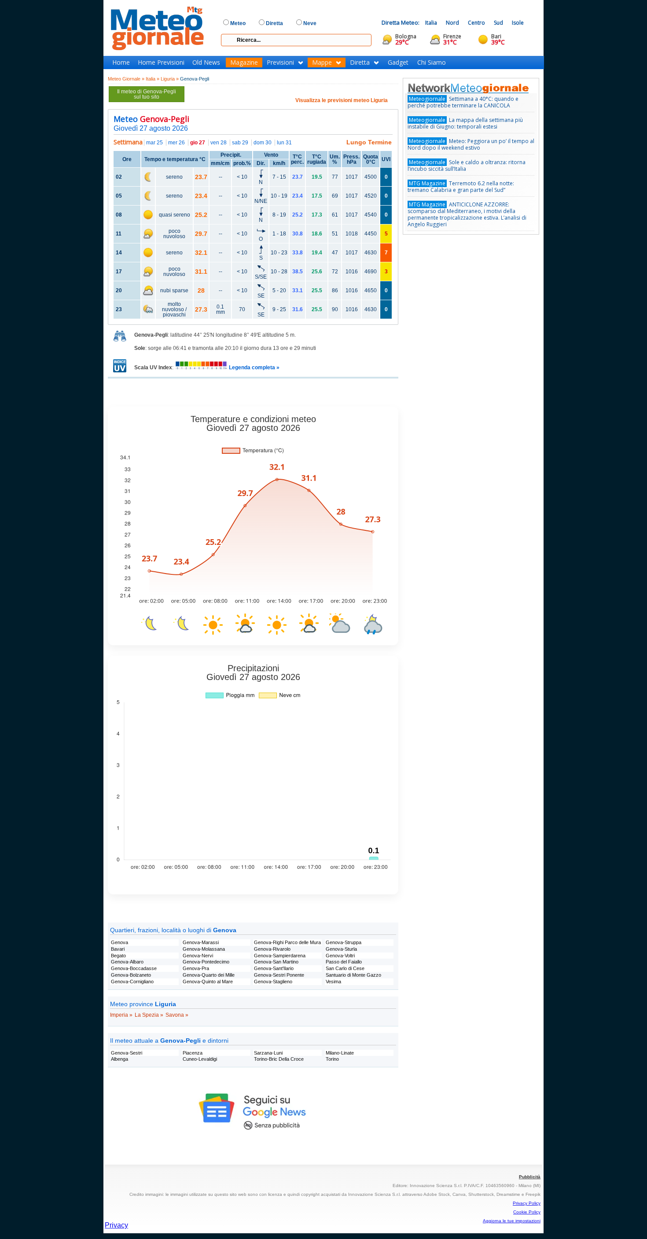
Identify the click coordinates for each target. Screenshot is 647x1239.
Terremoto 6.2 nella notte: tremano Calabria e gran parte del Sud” (461, 187)
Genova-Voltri (340, 955)
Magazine (244, 62)
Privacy (116, 1225)
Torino (332, 1059)
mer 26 (176, 143)
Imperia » (121, 1015)
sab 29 (240, 143)
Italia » (152, 78)
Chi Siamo (431, 62)
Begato (118, 955)
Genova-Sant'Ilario (274, 968)
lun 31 (284, 143)
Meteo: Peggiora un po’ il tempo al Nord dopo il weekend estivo (471, 144)
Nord (452, 22)
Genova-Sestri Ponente (279, 975)
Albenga (119, 1059)
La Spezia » (149, 1015)
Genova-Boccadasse (134, 968)
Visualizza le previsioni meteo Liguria (341, 100)
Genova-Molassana (204, 949)
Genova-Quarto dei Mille (209, 975)
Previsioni (280, 62)
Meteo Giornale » (126, 78)
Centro (476, 22)
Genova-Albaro (127, 961)
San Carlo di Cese (345, 968)
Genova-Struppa (343, 942)
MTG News (480, 88)
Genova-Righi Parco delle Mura (287, 942)
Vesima (333, 981)
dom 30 (263, 143)
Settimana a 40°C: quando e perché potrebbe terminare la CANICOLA (463, 102)
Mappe (322, 62)
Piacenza (192, 1052)
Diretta (360, 62)
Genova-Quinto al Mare (208, 981)
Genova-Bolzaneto (131, 975)
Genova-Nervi (198, 955)
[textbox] (296, 40)
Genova (119, 942)
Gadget (398, 62)
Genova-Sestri (126, 1052)
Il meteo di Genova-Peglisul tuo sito (146, 94)
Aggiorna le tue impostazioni (511, 1220)
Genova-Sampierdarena (279, 955)
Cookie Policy (526, 1212)
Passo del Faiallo (344, 961)
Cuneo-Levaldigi (200, 1059)
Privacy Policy (526, 1203)
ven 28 (218, 143)
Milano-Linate (340, 1052)
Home (121, 62)
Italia (431, 22)
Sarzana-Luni (268, 1052)
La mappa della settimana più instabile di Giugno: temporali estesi (465, 123)
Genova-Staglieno (273, 981)
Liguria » (170, 78)
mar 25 (154, 143)
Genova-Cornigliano (132, 981)
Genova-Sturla (341, 949)
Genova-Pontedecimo (206, 961)
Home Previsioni (161, 62)
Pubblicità (529, 1176)
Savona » (176, 1015)
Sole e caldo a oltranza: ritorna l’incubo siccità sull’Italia (467, 165)
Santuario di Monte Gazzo (353, 975)
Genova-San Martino (276, 961)
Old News (206, 62)
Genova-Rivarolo (272, 949)
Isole (518, 22)
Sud (498, 22)
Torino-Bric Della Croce (279, 1059)
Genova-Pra (196, 968)
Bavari (118, 949)
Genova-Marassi (201, 942)
